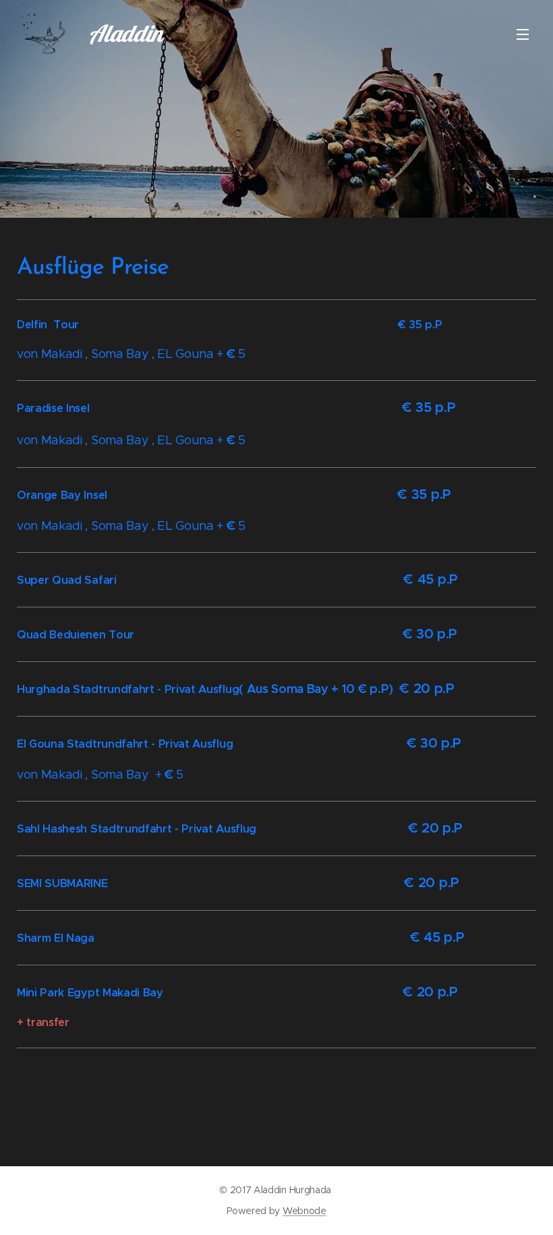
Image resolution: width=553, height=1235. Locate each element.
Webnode (304, 1211)
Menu (522, 33)
